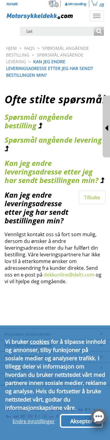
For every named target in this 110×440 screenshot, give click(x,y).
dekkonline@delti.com (69, 274)
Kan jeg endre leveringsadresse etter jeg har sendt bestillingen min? (51, 171)
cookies (40, 341)
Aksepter (81, 421)
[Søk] (99, 32)
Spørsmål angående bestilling (38, 121)
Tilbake (92, 197)
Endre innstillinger (34, 421)
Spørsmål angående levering (53, 140)
